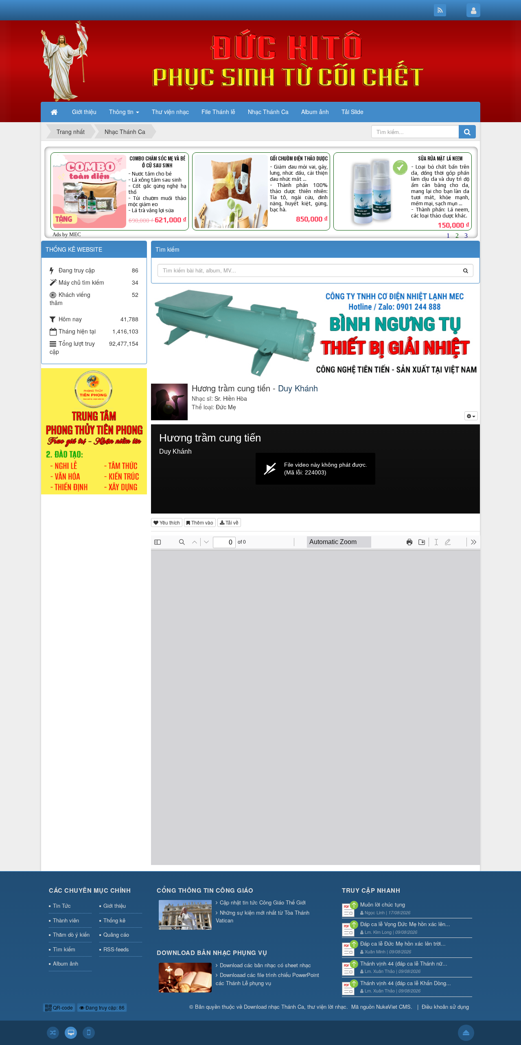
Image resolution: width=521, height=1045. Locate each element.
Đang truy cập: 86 (104, 1007)
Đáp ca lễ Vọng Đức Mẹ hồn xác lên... (405, 924)
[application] (315, 469)
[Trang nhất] (55, 111)
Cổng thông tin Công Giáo (205, 890)
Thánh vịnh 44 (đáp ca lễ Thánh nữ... (403, 963)
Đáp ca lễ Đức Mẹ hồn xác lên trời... (403, 943)
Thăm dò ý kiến (71, 934)
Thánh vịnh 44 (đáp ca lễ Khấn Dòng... (405, 983)
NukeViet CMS (393, 1006)
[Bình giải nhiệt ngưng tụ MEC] (315, 331)
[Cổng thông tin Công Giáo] (185, 916)
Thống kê (114, 920)
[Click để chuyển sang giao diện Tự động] (53, 1033)
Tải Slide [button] (352, 112)
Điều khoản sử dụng (445, 1006)
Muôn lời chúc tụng (382, 904)
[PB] (94, 430)
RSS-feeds (116, 949)
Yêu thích (169, 522)
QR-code (62, 1007)
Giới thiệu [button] (84, 112)
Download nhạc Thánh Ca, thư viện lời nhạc (295, 1006)
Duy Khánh (298, 388)
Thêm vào (201, 522)
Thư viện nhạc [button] (170, 112)
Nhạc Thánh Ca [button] (268, 112)
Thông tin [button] (122, 112)
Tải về (231, 522)
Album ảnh (65, 963)
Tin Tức (62, 905)
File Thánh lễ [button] (218, 112)
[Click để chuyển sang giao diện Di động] (89, 1033)
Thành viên (66, 920)
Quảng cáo (116, 934)
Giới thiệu (114, 905)
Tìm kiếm (64, 949)
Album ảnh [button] (315, 112)
